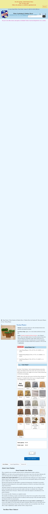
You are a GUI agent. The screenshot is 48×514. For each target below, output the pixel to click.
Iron (20, 407)
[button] (1, 324)
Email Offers (15, 9)
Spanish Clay (42, 415)
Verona (42, 424)
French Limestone (35, 398)
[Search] (44, 16)
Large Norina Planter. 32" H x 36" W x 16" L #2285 (31, 350)
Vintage (20, 436)
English (28, 397)
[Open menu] (45, 14)
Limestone (35, 407)
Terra (20, 424)
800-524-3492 (32, 9)
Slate (35, 415)
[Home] (1, 320)
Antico (27, 388)
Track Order (20, 9)
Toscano (28, 424)
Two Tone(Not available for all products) (35, 426)
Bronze (35, 388)
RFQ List (37, 9)
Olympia (20, 415)
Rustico (28, 415)
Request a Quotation (32, 458)
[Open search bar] (43, 14)
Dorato (20, 397)
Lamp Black (27, 407)
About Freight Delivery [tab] (14, 464)
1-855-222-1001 (43, 341)
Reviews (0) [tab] (23, 464)
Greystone (42, 397)
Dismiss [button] (44, 6)
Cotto (42, 388)
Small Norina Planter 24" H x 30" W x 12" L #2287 (31, 359)
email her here (21, 342)
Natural (42, 407)
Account (10, 9)
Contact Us (26, 9)
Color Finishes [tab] (5, 464)
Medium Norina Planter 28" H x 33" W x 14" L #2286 (32, 355)
